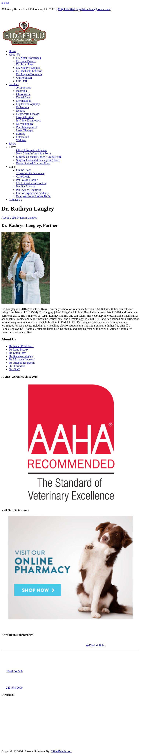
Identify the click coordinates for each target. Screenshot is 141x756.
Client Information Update (31, 150)
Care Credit (23, 176)
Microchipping (24, 123)
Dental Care (23, 97)
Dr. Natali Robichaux (28, 57)
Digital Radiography (28, 104)
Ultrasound (22, 137)
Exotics (20, 110)
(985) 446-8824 (66, 9)
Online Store (23, 170)
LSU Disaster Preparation (31, 183)
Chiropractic (23, 94)
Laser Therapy (24, 130)
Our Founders (24, 77)
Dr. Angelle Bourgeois (29, 74)
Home (12, 51)
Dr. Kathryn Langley (28, 67)
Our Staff (21, 80)
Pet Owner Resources (28, 189)
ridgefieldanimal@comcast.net (93, 9)
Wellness (21, 140)
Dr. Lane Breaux (26, 61)
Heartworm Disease (27, 113)
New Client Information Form (33, 153)
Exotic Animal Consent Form (33, 163)
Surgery (20, 133)
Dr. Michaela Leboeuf (29, 71)
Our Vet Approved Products (32, 193)
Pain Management (26, 127)
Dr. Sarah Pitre (24, 64)
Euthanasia (22, 107)
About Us (14, 54)
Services (14, 84)
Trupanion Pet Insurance (30, 173)
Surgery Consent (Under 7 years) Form (39, 156)
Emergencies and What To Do (33, 196)
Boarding (21, 90)
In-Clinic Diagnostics (28, 120)
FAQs (12, 143)
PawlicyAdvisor (25, 186)
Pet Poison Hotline (27, 179)
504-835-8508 (14, 671)
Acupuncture (23, 87)
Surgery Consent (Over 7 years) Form (38, 160)
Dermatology (23, 100)
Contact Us (15, 199)
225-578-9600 (14, 687)
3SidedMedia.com (61, 751)
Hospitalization (25, 117)
